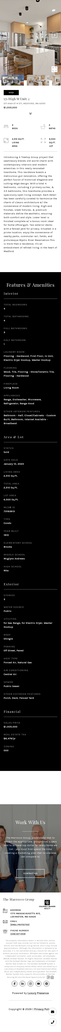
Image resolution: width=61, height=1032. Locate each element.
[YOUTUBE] (38, 984)
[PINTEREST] (46, 984)
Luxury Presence (38, 993)
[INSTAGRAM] (30, 984)
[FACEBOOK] (14, 984)
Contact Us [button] (30, 873)
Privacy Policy (43, 1009)
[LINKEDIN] (22, 984)
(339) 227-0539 (17, 934)
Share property (30, 259)
